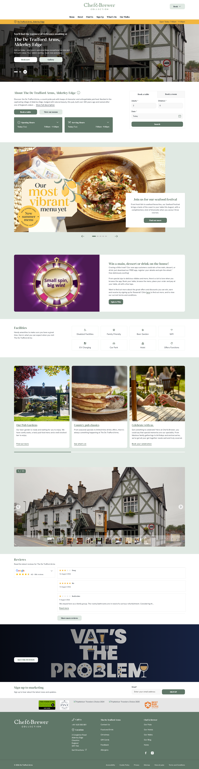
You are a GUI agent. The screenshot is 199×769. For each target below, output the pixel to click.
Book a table (25, 112)
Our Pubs (148, 724)
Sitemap (147, 765)
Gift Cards (105, 740)
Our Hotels (148, 729)
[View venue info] (78, 93)
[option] (50, 540)
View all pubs (159, 765)
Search (157, 124)
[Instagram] (152, 753)
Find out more (155, 220)
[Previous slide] (83, 236)
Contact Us (105, 724)
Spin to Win (116, 302)
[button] (15, 71)
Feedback (105, 745)
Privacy (136, 765)
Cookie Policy (124, 765)
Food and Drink (107, 729)
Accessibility (110, 765)
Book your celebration (157, 393)
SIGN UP (173, 692)
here (148, 292)
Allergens (104, 750)
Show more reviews (69, 618)
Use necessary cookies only (175, 14)
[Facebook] (145, 753)
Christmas (105, 734)
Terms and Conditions (177, 765)
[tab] (143, 94)
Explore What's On (26, 59)
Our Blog (147, 740)
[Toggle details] (51, 570)
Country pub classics (86, 425)
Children (162, 101)
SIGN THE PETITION (26, 660)
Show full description (45, 105)
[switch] (70, 21)
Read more (64, 608)
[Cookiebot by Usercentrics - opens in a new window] (19, 21)
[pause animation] (25, 72)
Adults (135, 101)
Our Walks (148, 734)
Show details (124, 21)
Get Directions (78, 750)
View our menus (51, 112)
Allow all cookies (175, 6)
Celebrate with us (143, 425)
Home (146, 745)
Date (134, 111)
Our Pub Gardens (26, 425)
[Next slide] (116, 236)
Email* (134, 687)
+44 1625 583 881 (79, 724)
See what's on (99, 393)
